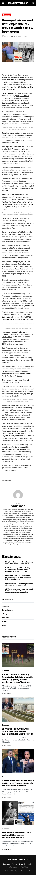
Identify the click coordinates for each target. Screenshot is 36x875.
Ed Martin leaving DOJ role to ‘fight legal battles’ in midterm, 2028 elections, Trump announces (18, 569)
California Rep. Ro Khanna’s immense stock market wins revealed (19, 584)
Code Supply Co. (26, 871)
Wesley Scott (18, 506)
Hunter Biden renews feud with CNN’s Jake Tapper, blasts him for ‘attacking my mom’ (18, 783)
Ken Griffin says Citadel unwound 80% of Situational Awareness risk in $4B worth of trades (19, 577)
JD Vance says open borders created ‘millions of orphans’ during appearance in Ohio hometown (19, 590)
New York (5, 617)
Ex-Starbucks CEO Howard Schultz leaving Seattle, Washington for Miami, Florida (17, 731)
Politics (5, 621)
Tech (4, 625)
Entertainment (7, 610)
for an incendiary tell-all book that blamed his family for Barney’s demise (16, 373)
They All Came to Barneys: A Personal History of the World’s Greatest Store (15, 98)
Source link (6, 481)
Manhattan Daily (18, 3)
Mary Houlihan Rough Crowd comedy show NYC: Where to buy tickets (19, 563)
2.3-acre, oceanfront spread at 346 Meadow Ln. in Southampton (17, 334)
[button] (3, 3)
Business (6, 15)
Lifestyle (5, 614)
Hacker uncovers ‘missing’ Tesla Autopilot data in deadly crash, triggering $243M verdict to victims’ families (17, 678)
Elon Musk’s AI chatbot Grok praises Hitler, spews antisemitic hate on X (16, 835)
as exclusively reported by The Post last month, (16, 151)
